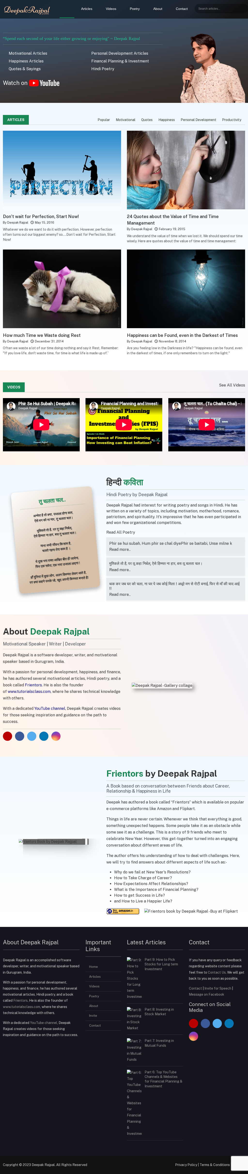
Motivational (125, 120)
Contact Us (217, 972)
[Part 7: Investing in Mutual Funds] (134, 1050)
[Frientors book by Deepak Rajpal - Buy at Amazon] (123, 911)
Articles (86, 9)
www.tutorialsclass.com (29, 691)
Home (93, 967)
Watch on (16, 83)
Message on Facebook (206, 994)
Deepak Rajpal (17, 222)
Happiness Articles (26, 61)
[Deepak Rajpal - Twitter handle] (218, 1024)
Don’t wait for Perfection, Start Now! (41, 216)
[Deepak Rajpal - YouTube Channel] (8, 736)
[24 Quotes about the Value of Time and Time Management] (186, 169)
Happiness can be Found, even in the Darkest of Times (182, 335)
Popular (104, 120)
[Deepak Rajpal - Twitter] (32, 736)
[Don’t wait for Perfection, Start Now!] (62, 169)
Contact (182, 9)
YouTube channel (43, 1023)
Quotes (147, 120)
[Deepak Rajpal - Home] (28, 9)
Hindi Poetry (102, 69)
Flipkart (187, 808)
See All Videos (232, 385)
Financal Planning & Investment (119, 61)
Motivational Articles (27, 53)
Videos (111, 9)
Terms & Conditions (215, 1165)
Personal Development (198, 120)
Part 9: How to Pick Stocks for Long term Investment (161, 964)
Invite (93, 1015)
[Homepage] (67, 9)
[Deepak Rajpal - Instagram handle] (193, 1037)
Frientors (20, 1000)
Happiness (166, 120)
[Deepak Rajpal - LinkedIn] (44, 736)
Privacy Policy (186, 1165)
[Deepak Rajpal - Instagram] (56, 736)
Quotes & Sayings (24, 69)
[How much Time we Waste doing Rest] (62, 288)
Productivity (231, 120)
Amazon (164, 808)
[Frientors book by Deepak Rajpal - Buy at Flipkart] (191, 911)
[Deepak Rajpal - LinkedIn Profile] (229, 1024)
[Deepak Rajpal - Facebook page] (20, 736)
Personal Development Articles (119, 53)
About (157, 9)
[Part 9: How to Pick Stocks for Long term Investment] (134, 978)
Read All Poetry (121, 532)
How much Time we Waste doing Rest (42, 335)
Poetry (135, 9)
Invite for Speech (218, 988)
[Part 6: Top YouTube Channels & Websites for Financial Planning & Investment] (134, 1103)
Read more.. (120, 549)
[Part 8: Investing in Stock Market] (134, 1019)
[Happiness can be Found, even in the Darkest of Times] (186, 288)
